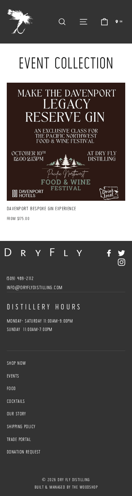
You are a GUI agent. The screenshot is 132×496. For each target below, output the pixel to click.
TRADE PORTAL (19, 439)
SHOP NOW (16, 363)
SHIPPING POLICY (21, 426)
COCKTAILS (16, 401)
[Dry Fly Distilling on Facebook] (109, 252)
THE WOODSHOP (84, 487)
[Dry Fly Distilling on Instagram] (121, 261)
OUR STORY (16, 413)
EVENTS (13, 376)
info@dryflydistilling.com (35, 287)
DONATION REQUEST (24, 451)
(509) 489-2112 (20, 278)
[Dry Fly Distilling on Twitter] (121, 252)
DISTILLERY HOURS (44, 306)
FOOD (11, 388)
